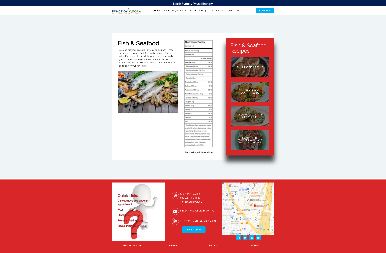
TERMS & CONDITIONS (132, 245)
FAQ (120, 209)
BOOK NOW (265, 10)
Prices (230, 10)
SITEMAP (173, 245)
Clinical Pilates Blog (128, 225)
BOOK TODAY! (194, 229)
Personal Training (198, 10)
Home (157, 10)
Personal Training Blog (130, 220)
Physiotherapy (179, 10)
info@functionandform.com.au (197, 210)
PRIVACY (213, 245)
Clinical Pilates (217, 10)
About (166, 10)
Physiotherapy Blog (128, 215)
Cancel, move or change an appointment (133, 202)
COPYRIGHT (254, 245)
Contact (240, 10)
